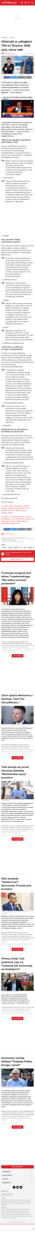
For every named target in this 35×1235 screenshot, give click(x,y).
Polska (10, 547)
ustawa (4, 547)
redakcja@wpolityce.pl (6, 538)
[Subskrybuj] (25, 2)
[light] (21, 2)
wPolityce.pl (4, 37)
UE (21, 547)
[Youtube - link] (17, 1187)
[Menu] (32, 2)
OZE (24, 547)
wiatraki (29, 547)
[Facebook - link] (14, 1187)
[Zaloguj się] (28, 2)
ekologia (16, 547)
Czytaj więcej (17, 656)
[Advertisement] (19, 216)
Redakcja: (5, 1191)
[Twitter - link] (21, 1187)
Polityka (12, 37)
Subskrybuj (13, 540)
